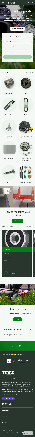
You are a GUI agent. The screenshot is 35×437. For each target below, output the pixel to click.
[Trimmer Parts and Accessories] (25, 148)
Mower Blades (9, 115)
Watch (17, 319)
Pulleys (26, 93)
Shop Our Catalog (17, 28)
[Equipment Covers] (25, 126)
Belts (25, 115)
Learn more (17, 221)
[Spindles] (9, 126)
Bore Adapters (8, 257)
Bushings (6, 260)
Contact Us (18, 394)
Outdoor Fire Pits (9, 158)
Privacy (3, 432)
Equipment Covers (26, 137)
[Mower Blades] (9, 105)
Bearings (6, 253)
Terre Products (8, 430)
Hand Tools (9, 182)
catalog (23, 389)
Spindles (9, 137)
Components (9, 93)
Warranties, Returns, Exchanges (14, 432)
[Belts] (25, 105)
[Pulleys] (25, 83)
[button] (32, 2)
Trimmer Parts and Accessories (26, 159)
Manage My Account (7, 394)
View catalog (29, 72)
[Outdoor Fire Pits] (9, 148)
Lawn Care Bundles (26, 182)
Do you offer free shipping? (13, 329)
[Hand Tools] (9, 172)
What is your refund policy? (13, 335)
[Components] (9, 83)
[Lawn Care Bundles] (25, 172)
